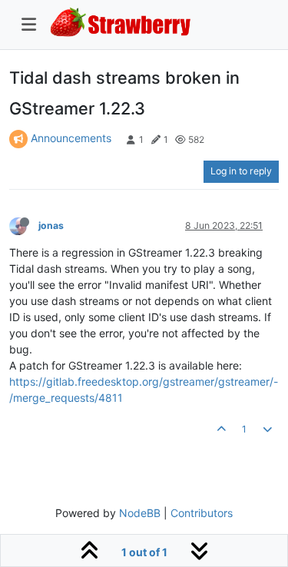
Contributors (201, 512)
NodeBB (140, 512)
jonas (51, 225)
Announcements (71, 137)
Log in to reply (241, 171)
